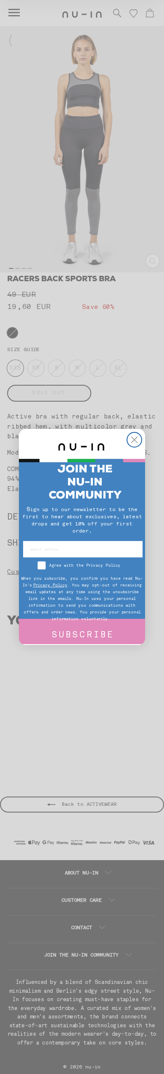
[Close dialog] (134, 439)
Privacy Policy (50, 585)
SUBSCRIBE (83, 636)
